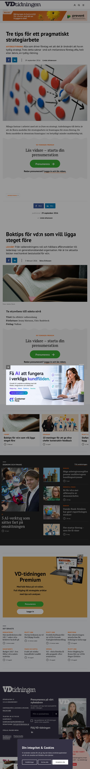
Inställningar (29, 762)
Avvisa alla (44, 762)
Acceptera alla (60, 762)
